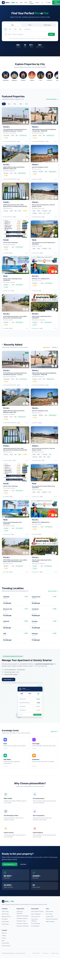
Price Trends (49, 914)
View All (54, 347)
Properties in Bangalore (22, 916)
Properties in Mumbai (22, 918)
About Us (4, 933)
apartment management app (44, 664)
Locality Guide (49, 916)
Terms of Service (6, 945)
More (37, 2)
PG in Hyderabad (35, 923)
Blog (3, 940)
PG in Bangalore (35, 926)
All (5, 29)
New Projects (31, 2)
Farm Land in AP (35, 916)
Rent (21, 2)
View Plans (23, 864)
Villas (20, 29)
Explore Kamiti (7, 679)
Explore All (54, 731)
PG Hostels (4, 919)
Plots (26, 2)
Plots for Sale (5, 914)
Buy (17, 2)
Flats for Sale (5, 911)
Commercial (27, 29)
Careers (4, 935)
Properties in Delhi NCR (22, 926)
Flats (10, 29)
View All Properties (51, 99)
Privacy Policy (5, 943)
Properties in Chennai (22, 923)
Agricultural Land (6, 916)
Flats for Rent (5, 921)
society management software (14, 682)
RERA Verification (50, 921)
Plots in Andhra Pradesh (37, 911)
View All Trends (52, 591)
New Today (46, 347)
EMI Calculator (49, 911)
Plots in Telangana (36, 914)
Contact (4, 938)
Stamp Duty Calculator (52, 919)
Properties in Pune (21, 921)
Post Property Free (9, 864)
